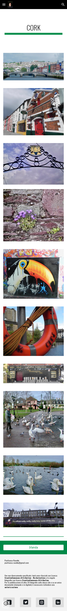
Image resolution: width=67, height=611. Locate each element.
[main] (33, 29)
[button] (4, 4)
